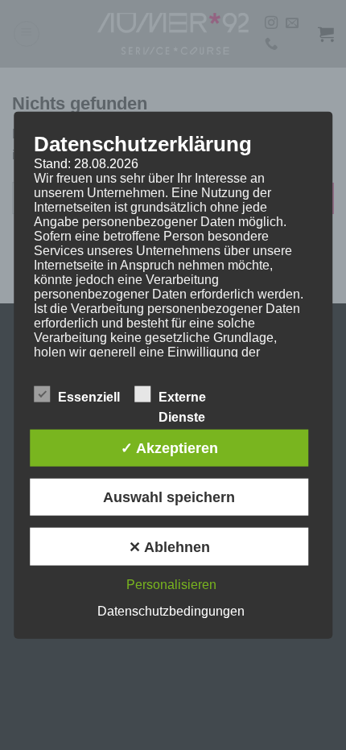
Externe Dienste (182, 397)
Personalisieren (171, 584)
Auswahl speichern (169, 497)
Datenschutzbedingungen (171, 610)
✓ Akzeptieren (169, 447)
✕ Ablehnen (169, 546)
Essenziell (89, 396)
